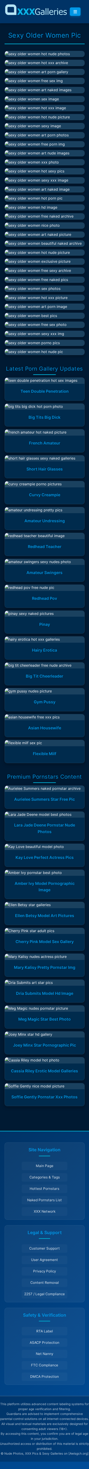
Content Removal (44, 1282)
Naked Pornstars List (44, 1200)
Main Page (44, 1166)
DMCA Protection (44, 1376)
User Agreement (44, 1260)
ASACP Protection (44, 1342)
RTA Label (44, 1331)
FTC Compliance (44, 1365)
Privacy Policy (44, 1271)
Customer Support (44, 1248)
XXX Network (44, 1211)
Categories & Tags (44, 1177)
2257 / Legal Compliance (44, 1294)
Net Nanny (44, 1354)
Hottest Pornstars (44, 1188)
